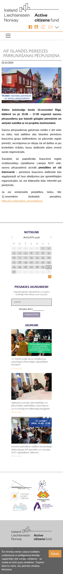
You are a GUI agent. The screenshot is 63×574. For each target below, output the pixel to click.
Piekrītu (55, 553)
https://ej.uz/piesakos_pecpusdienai (22, 201)
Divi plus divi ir (26, 309)
